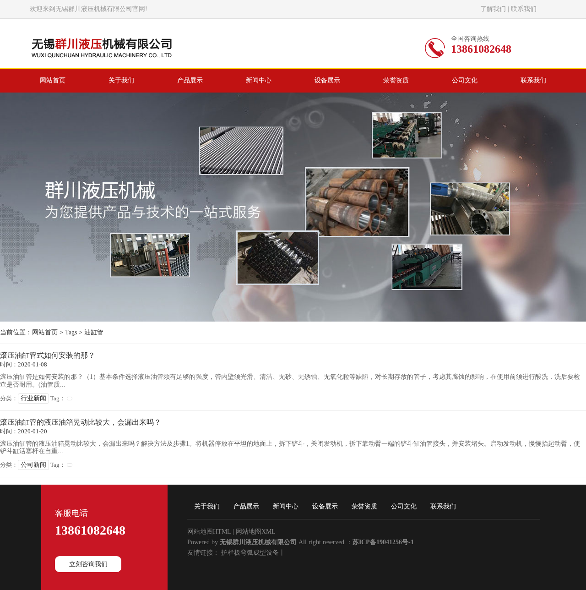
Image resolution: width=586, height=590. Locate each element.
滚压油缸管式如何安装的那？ (47, 355)
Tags (71, 332)
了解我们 (493, 8)
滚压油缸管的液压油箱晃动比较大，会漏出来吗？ (80, 422)
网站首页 (45, 332)
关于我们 (207, 506)
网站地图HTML (209, 531)
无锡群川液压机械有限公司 (258, 542)
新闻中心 (285, 506)
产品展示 (246, 506)
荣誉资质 (364, 506)
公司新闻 (33, 464)
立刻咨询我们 (88, 564)
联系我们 (524, 8)
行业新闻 (33, 398)
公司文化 (404, 506)
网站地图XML (256, 531)
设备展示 (325, 506)
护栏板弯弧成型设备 (250, 552)
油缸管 (93, 332)
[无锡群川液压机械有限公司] (102, 60)
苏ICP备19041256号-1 (383, 542)
